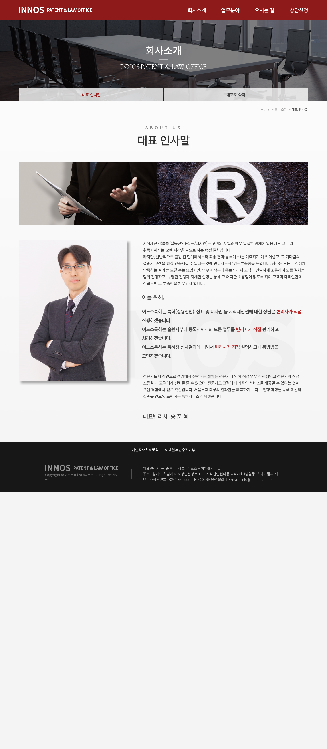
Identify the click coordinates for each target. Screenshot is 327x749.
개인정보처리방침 (145, 449)
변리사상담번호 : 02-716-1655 (166, 479)
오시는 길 (265, 10)
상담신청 (299, 10)
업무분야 (230, 10)
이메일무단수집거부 (180, 449)
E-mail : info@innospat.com (251, 479)
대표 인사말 (91, 94)
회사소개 (197, 10)
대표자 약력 (235, 94)
